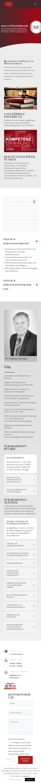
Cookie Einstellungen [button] (15, 779)
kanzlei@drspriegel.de (16, 654)
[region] (20, 28)
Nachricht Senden (25, 760)
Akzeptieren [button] (30, 779)
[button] (39, 27)
